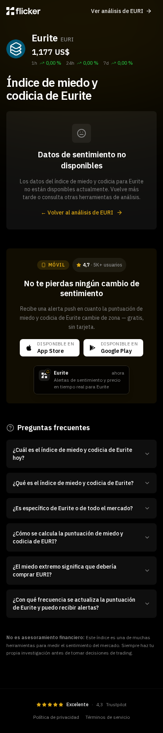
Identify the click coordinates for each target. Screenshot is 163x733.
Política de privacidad (56, 717)
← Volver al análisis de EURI (77, 212)
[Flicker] (23, 11)
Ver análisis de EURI (117, 11)
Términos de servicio (107, 717)
